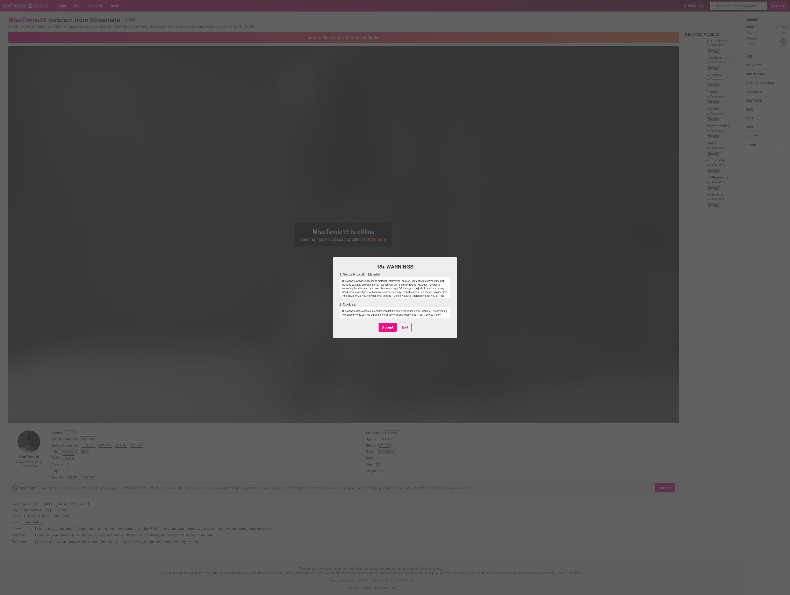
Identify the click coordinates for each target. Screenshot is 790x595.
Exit (405, 327)
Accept (387, 327)
